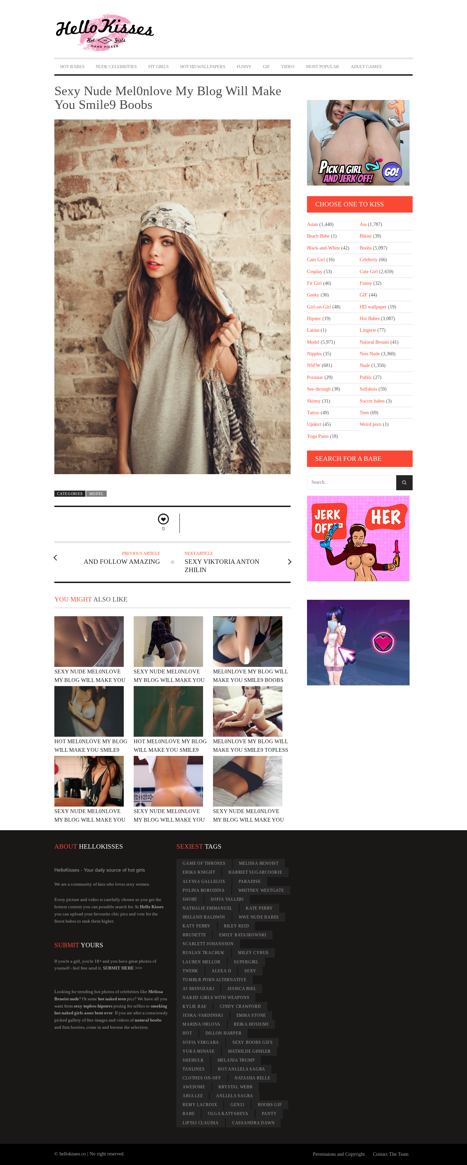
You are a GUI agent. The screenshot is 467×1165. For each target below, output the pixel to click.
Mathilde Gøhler (249, 1051)
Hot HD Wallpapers (202, 66)
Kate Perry (259, 908)
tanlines (193, 1069)
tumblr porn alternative (214, 979)
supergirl (246, 962)
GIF (266, 66)
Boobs (366, 248)
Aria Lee (193, 1095)
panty (269, 1113)
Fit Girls (158, 66)
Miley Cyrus (253, 952)
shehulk (193, 1060)
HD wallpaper (373, 306)
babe (189, 1113)
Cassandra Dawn (253, 1122)
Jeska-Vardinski (203, 1015)
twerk (190, 970)
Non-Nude (370, 353)
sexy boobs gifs (252, 1042)
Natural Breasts (374, 342)
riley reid (236, 926)
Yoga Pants (318, 436)
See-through (319, 389)
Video (287, 66)
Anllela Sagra (234, 1095)
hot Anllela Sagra (241, 1069)
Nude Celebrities (116, 66)
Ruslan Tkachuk (204, 952)
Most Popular (322, 66)
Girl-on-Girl (319, 306)
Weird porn (371, 424)
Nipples (314, 353)
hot (187, 1033)
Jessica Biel (241, 988)
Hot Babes (72, 66)
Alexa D (221, 970)
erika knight (199, 872)
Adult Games (366, 66)
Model (96, 494)
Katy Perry (197, 926)
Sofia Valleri (227, 899)
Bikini (366, 236)
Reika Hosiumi (251, 1024)
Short (190, 899)
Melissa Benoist (259, 863)
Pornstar (315, 377)
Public (366, 377)
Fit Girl (314, 283)
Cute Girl (369, 271)
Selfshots (368, 389)
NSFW (313, 365)
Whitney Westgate (261, 890)
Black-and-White (323, 248)
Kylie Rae (194, 1006)
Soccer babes (372, 401)
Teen (364, 412)
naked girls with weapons (216, 997)
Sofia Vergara (201, 1042)
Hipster (314, 318)
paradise (250, 881)
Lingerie (368, 330)
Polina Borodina (204, 890)
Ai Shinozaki (198, 988)
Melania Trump (236, 1060)
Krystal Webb (235, 1087)
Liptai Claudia (201, 1122)
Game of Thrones (204, 863)
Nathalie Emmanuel (207, 908)
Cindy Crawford (240, 1006)
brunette (194, 935)
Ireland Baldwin (204, 917)
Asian (312, 224)
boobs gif (270, 1104)
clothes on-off (202, 1078)
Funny (244, 66)
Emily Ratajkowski (242, 935)
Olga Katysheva (228, 1113)
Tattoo (313, 412)
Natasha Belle (252, 1078)
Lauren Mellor (202, 962)
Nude (365, 365)
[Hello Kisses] (108, 32)
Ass (363, 224)
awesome (194, 1087)
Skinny (314, 401)
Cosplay (314, 271)
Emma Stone (251, 1015)
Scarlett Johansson (208, 943)
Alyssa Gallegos (204, 881)
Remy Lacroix (200, 1104)
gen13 (237, 1104)
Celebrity (368, 259)
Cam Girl (316, 259)
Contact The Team (391, 1154)
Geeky (313, 294)
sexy (250, 970)
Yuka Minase (198, 1051)
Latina (313, 330)
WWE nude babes (259, 917)
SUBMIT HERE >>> (122, 968)
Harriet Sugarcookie (255, 872)
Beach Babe (318, 236)
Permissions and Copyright (339, 1154)
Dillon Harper (223, 1033)
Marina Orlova (202, 1024)
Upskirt (314, 424)
